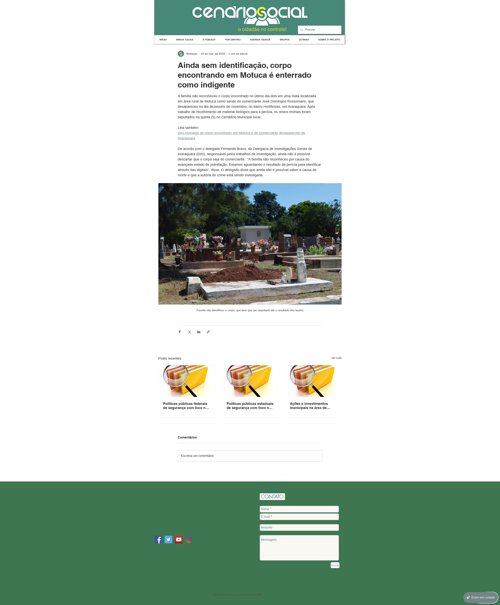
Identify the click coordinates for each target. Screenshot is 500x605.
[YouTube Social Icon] (179, 539)
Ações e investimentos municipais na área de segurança (309, 406)
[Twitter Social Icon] (168, 539)
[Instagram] (189, 539)
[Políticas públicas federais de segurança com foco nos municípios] (186, 381)
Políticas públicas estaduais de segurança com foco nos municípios (250, 406)
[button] (184, 39)
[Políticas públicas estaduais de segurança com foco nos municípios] (250, 381)
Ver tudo (336, 357)
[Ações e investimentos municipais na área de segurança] (313, 381)
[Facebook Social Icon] (158, 539)
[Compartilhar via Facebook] (179, 332)
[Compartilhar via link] (208, 332)
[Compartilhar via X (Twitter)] (189, 332)
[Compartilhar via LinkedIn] (199, 332)
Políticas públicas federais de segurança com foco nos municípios (186, 406)
